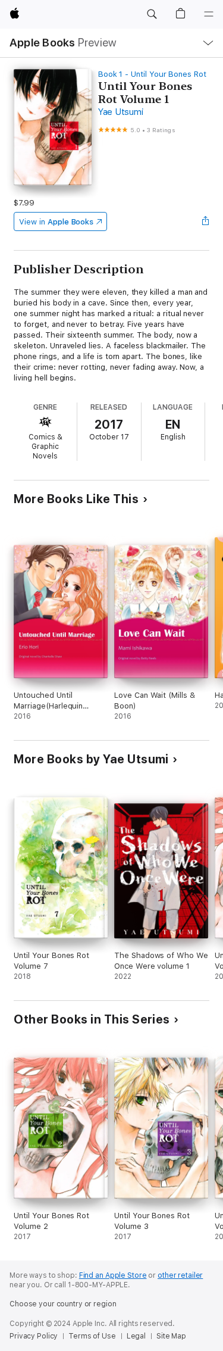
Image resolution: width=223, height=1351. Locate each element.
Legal (136, 1336)
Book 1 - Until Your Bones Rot (152, 74)
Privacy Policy (34, 1336)
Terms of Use (92, 1336)
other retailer (180, 1275)
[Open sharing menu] (206, 221)
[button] (151, 14)
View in (56, 221)
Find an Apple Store (113, 1275)
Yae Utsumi (120, 112)
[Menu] (208, 14)
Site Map (171, 1336)
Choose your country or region (63, 1304)
